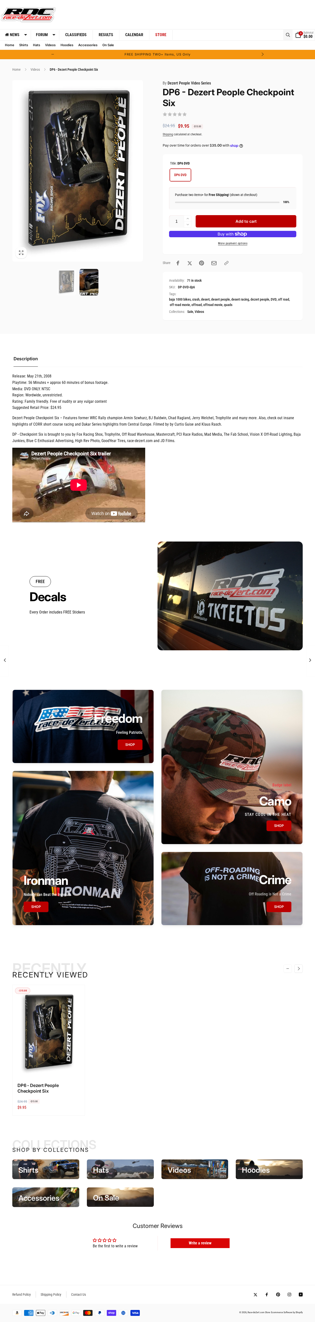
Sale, (190, 312)
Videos (199, 312)
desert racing (240, 299)
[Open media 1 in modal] (77, 171)
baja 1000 (176, 299)
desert (205, 299)
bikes (187, 299)
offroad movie (212, 305)
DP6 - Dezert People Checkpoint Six (38, 1088)
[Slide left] (52, 54)
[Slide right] (262, 54)
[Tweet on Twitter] (189, 263)
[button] (288, 35)
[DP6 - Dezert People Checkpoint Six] (49, 1067)
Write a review (200, 1243)
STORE (160, 34)
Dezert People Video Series (187, 83)
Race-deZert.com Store (259, 1312)
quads (228, 305)
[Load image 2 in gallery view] (89, 282)
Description (26, 358)
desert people (220, 299)
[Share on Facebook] (177, 263)
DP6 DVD (180, 175)
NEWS (14, 34)
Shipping (168, 134)
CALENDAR (134, 34)
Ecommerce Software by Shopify (287, 1312)
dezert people (260, 299)
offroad (196, 305)
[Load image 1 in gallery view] (66, 282)
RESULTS (106, 34)
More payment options (232, 243)
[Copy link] (226, 263)
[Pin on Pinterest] (201, 263)
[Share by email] (214, 263)
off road (283, 299)
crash (196, 299)
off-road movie (180, 305)
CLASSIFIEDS (76, 34)
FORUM (42, 34)
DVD (274, 299)
